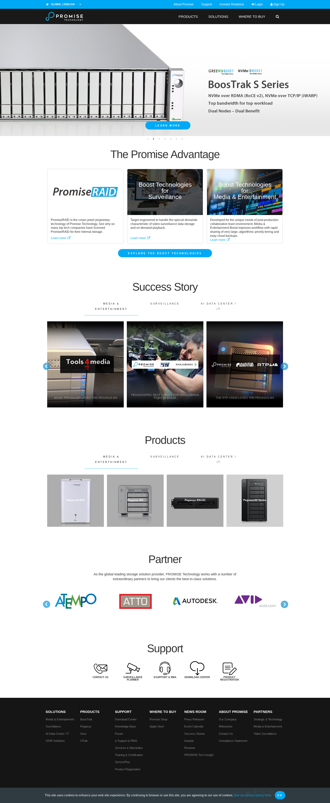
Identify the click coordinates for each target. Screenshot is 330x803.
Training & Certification (129, 755)
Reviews (189, 747)
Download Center (126, 719)
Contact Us (226, 733)
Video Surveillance (265, 733)
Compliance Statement (233, 740)
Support (206, 4)
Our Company (228, 719)
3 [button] (159, 139)
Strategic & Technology (268, 719)
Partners (263, 712)
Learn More (168, 125)
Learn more (59, 238)
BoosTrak (86, 719)
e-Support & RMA (126, 740)
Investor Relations (232, 4)
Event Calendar (194, 726)
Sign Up (278, 4)
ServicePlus (122, 762)
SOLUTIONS (218, 17)
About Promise (184, 4)
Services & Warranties (129, 747)
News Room (195, 712)
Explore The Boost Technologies (165, 253)
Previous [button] (45, 364)
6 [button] (176, 139)
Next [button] (282, 364)
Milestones (225, 726)
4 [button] (165, 139)
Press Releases (194, 719)
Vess (83, 733)
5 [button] (171, 139)
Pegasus (85, 726)
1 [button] (148, 139)
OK (280, 795)
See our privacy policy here (252, 795)
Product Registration (127, 769)
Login (258, 4)
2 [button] (153, 139)
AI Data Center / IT (219, 306)
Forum (119, 733)
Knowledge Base (125, 726)
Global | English (62, 4)
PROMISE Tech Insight (198, 755)
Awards (189, 740)
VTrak (84, 740)
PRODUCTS (188, 17)
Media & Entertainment (111, 306)
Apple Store (157, 726)
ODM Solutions (55, 740)
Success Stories (194, 733)
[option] (165, 80)
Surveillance (165, 303)
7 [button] (182, 139)
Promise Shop (158, 719)
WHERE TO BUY (252, 17)
